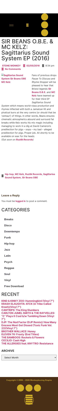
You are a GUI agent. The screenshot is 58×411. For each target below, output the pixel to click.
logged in (20, 201)
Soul (7, 274)
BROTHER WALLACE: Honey (18, 331)
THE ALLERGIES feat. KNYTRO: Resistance (27, 343)
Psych (8, 261)
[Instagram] (44, 32)
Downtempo (12, 231)
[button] (27, 25)
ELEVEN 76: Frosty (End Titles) (20, 334)
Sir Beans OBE (30, 177)
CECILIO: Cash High (13, 340)
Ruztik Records (24, 139)
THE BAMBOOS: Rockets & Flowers (22, 337)
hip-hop (9, 174)
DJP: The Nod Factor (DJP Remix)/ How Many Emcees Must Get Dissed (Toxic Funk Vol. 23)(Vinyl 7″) (28, 325)
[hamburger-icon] (11, 25)
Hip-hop (9, 243)
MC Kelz (19, 174)
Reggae (9, 268)
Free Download (14, 286)
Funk (7, 237)
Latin (7, 255)
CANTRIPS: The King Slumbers (20, 310)
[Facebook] (44, 16)
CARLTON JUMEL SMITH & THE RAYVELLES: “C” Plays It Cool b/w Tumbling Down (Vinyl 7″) (28, 316)
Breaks (8, 219)
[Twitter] (44, 24)
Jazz (7, 249)
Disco (8, 225)
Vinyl (7, 280)
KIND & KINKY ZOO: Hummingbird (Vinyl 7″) (27, 300)
